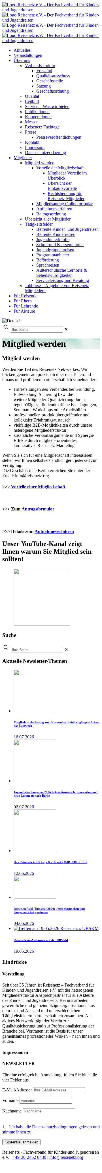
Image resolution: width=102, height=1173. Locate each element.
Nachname (12, 1110)
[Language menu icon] (12, 320)
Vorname (10, 1100)
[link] (66, 329)
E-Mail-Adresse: (17, 1089)
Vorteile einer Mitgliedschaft (38, 486)
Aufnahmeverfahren (54, 531)
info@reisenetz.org (66, 1157)
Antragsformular (38, 508)
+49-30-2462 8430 (29, 1157)
